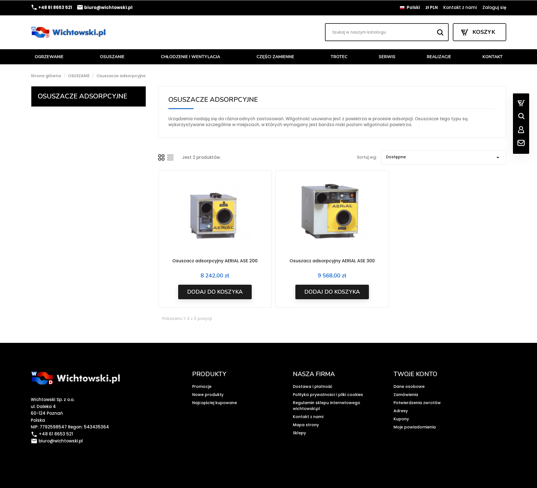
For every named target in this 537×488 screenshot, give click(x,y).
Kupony (401, 419)
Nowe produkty (207, 394)
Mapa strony (306, 425)
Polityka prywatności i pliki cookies (328, 394)
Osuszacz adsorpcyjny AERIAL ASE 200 (215, 261)
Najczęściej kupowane (214, 403)
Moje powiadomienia (415, 427)
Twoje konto (415, 374)
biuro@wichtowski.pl (105, 7)
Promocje (201, 386)
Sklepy (299, 433)
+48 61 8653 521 (51, 7)
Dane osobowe (409, 386)
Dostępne (443, 157)
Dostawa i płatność (312, 386)
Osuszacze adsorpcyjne (82, 96)
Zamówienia (406, 394)
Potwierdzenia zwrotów (417, 403)
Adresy (401, 411)
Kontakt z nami (460, 7)
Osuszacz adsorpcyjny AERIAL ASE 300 (332, 261)
